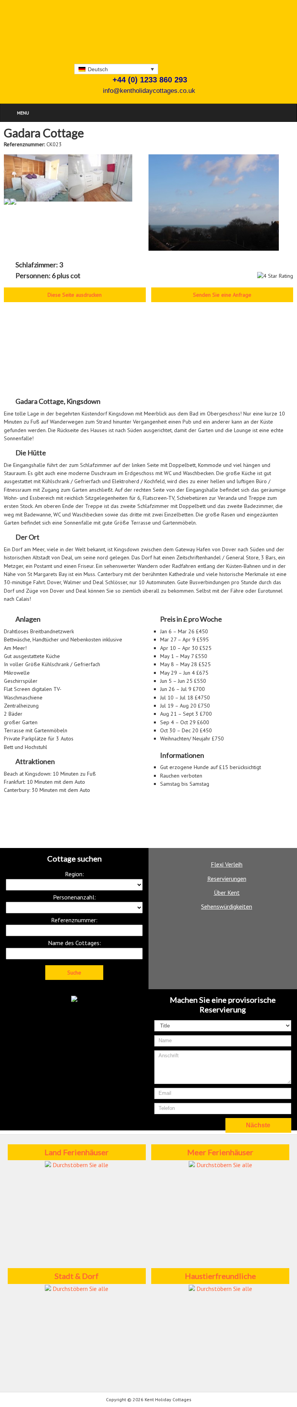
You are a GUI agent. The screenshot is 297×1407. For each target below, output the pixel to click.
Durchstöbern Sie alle (79, 1165)
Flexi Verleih (226, 864)
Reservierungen (226, 878)
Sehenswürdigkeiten (226, 906)
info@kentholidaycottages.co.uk (149, 90)
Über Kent (227, 892)
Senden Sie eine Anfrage (222, 294)
